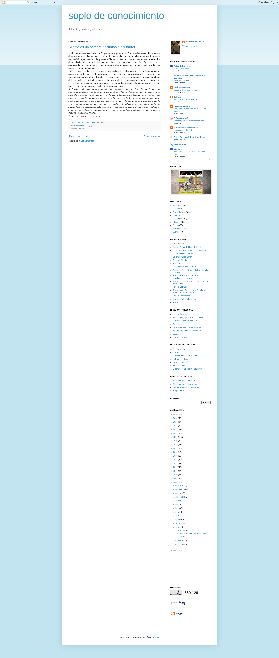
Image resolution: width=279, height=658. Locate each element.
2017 (175, 448)
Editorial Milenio (180, 260)
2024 (175, 422)
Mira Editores (178, 244)
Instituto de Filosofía (181, 359)
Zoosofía (176, 324)
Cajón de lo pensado (183, 87)
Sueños (176, 232)
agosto (178, 501)
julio (177, 504)
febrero (178, 523)
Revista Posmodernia (182, 296)
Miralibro (178, 149)
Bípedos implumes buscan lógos (187, 331)
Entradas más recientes (79, 136)
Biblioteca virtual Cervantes (185, 384)
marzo (178, 520)
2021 (175, 433)
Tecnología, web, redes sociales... (187, 327)
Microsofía (177, 334)
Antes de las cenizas (183, 66)
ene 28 (181, 530)
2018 (175, 445)
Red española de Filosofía (184, 299)
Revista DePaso (180, 287)
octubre (178, 493)
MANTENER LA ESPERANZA (185, 99)
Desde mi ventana (182, 106)
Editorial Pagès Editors (183, 257)
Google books (179, 390)
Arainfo (176, 302)
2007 (175, 550)
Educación (177, 219)
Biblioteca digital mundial (184, 381)
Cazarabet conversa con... (184, 254)
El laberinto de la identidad (186, 128)
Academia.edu (179, 349)
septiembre (180, 497)
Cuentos (176, 215)
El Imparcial (178, 263)
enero (178, 527)
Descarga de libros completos (186, 387)
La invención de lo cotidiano (184, 130)
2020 (175, 437)
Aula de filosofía (180, 314)
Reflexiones (178, 229)
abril (177, 516)
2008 (175, 482)
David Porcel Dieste (195, 42)
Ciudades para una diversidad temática (189, 121)
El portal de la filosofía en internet (187, 369)
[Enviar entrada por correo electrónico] (90, 126)
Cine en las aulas (180, 337)
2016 (175, 452)
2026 (175, 414)
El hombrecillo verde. (182, 68)
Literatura (81, 128)
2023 (175, 426)
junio (177, 508)
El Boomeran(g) (181, 118)
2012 (175, 467)
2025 (175, 418)
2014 (175, 460)
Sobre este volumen (181, 81)
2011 (175, 471)
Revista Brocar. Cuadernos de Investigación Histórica (186, 277)
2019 (175, 441)
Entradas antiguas (152, 136)
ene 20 (181, 541)
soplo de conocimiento (116, 15)
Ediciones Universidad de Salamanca (189, 250)
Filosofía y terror (181, 144)
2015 (175, 456)
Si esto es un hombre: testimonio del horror (101, 47)
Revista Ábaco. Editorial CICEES (187, 247)
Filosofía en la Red (181, 365)
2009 (175, 478)
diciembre (180, 486)
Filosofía (176, 222)
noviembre (180, 489)
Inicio (116, 136)
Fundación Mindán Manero (184, 267)
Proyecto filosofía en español (185, 356)
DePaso (177, 97)
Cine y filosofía (179, 212)
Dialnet (176, 352)
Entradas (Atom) (88, 141)
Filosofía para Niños (181, 362)
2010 (175, 475)
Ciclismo (176, 209)
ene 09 (181, 544)
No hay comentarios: (78, 126)
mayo (178, 512)
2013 (175, 463)
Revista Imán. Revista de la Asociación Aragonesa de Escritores (190, 291)
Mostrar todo (206, 160)
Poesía (176, 225)
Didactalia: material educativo (186, 321)
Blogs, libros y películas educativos (188, 317)
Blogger (155, 637)
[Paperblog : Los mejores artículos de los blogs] (178, 605)
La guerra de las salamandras (185, 90)
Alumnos (176, 205)
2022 (175, 429)
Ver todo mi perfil (189, 46)
